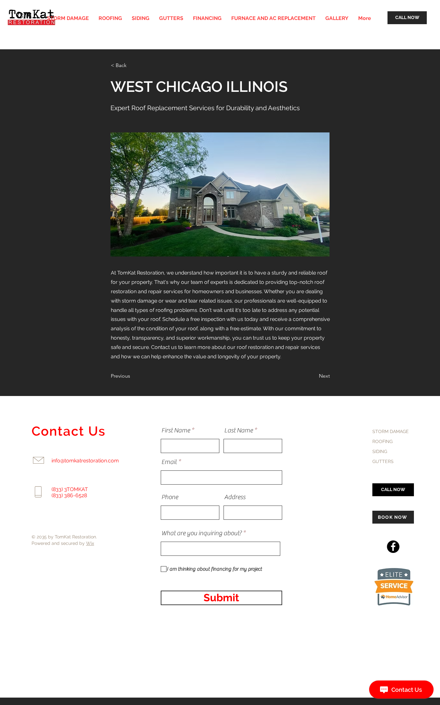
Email (169, 462)
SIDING (379, 451)
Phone (169, 497)
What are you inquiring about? (201, 533)
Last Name (238, 430)
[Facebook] (393, 546)
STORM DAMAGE (390, 431)
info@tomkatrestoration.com (85, 461)
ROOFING (382, 441)
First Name (175, 430)
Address (234, 497)
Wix (90, 543)
